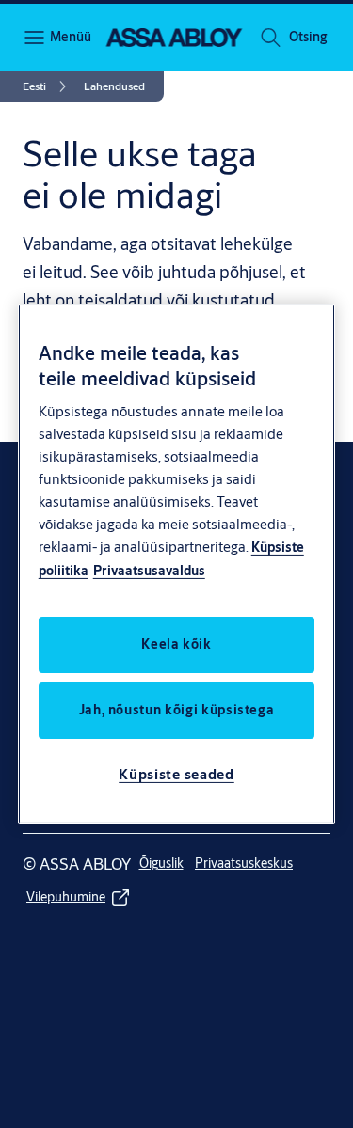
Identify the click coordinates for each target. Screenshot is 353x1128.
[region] (177, 564)
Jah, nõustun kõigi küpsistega (177, 709)
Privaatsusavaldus (149, 570)
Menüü (69, 36)
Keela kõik (176, 643)
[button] (307, 37)
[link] (47, 86)
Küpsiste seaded (176, 774)
